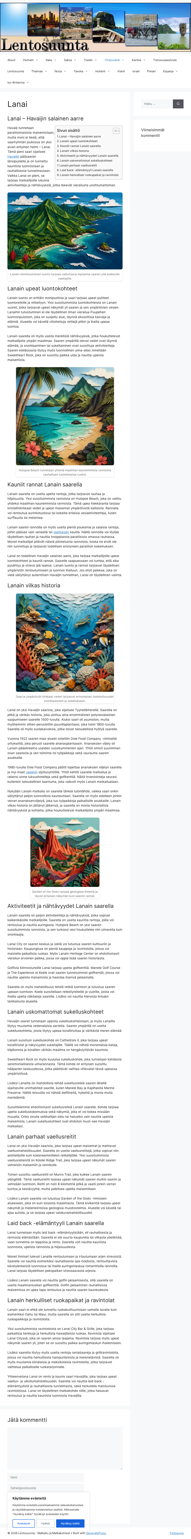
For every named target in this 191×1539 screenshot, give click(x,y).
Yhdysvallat (112, 60)
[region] (48, 1512)
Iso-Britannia (15, 82)
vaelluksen (61, 532)
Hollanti (100, 71)
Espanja (168, 71)
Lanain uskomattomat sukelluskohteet (86, 160)
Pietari (151, 71)
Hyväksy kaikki (70, 1523)
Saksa (68, 60)
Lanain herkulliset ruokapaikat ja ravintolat (89, 175)
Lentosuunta (15, 71)
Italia (49, 60)
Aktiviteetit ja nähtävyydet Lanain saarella (89, 155)
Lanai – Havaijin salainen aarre (80, 136)
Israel (136, 71)
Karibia (136, 60)
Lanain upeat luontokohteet (79, 141)
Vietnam (28, 60)
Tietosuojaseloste (165, 60)
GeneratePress (96, 1533)
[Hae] (178, 103)
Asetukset (23, 1523)
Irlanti (121, 71)
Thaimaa (37, 71)
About (11, 60)
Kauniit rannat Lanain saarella (80, 146)
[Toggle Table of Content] (114, 131)
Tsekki (88, 60)
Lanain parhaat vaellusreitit (78, 165)
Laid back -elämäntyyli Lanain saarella (86, 170)
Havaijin (13, 156)
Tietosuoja (177, 1533)
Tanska (78, 71)
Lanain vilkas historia (74, 151)
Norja (58, 71)
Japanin (31, 772)
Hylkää (45, 1523)
